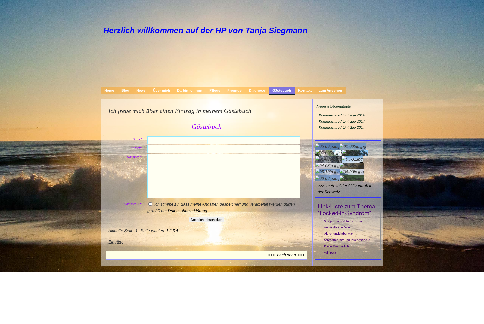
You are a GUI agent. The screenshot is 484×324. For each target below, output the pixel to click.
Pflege (214, 90)
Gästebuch (281, 90)
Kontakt (305, 90)
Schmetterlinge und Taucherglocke (347, 240)
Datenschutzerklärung (187, 211)
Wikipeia (330, 252)
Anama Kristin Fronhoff (339, 227)
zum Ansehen (330, 90)
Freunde (234, 90)
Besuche (191, 301)
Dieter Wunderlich (336, 246)
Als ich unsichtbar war (338, 233)
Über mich (161, 90)
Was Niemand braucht (203, 287)
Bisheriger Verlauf (271, 294)
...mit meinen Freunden (346, 279)
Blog (125, 90)
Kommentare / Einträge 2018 (342, 115)
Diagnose (257, 90)
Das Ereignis (266, 287)
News (141, 90)
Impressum (123, 301)
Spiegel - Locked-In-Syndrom (343, 221)
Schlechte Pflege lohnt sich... (351, 287)
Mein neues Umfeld (201, 294)
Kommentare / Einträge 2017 (342, 121)
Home (109, 90)
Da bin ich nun (189, 90)
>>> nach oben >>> (286, 255)
